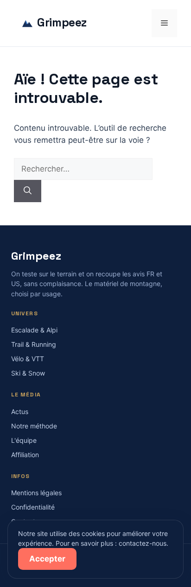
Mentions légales (36, 493)
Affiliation (25, 455)
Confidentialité (33, 507)
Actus (19, 411)
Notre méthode (34, 426)
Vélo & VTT (27, 359)
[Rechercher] (27, 191)
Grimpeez (62, 23)
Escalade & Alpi (34, 330)
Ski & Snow (28, 373)
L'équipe (24, 440)
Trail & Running (33, 344)
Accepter (47, 558)
